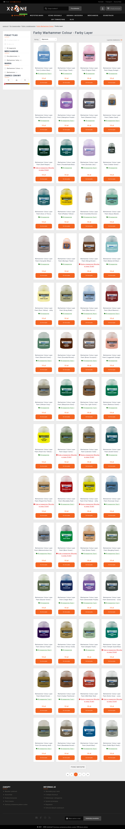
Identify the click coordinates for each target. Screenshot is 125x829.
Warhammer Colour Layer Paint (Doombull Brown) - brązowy (66, 356)
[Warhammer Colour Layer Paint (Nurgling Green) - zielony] (112, 533)
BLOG (72, 19)
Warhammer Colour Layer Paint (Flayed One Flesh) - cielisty (44, 500)
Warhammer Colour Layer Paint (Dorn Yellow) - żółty (44, 309)
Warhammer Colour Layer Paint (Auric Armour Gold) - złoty (66, 646)
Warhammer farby (14, 60)
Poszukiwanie (75, 8)
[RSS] (49, 817)
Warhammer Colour (15, 68)
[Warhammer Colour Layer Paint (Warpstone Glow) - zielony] (66, 387)
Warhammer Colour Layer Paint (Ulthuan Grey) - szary (44, 403)
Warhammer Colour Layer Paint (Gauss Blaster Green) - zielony (112, 213)
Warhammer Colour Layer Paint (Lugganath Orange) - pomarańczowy (112, 356)
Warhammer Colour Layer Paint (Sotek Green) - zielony (112, 451)
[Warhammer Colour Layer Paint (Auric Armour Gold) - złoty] (66, 630)
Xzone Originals (55, 15)
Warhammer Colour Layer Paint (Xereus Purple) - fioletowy (44, 646)
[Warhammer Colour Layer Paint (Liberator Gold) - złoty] (89, 434)
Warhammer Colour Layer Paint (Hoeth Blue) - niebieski (89, 744)
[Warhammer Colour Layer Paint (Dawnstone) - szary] (112, 582)
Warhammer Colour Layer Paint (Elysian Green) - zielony (44, 599)
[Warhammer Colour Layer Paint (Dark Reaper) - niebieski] (44, 147)
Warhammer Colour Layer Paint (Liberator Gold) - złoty (89, 451)
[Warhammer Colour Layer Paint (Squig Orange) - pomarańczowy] (112, 53)
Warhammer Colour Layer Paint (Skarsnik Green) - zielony (44, 356)
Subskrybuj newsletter (92, 818)
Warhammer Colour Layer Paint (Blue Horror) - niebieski (89, 309)
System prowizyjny (52, 801)
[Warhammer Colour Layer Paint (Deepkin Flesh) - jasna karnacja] (89, 630)
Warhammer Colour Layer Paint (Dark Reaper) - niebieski (44, 164)
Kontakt (101, 2)
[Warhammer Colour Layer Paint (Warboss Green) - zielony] (112, 387)
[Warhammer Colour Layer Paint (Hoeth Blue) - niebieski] (89, 728)
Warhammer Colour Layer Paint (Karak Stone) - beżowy (44, 695)
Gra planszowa (13, 56)
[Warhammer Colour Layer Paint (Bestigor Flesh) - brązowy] (66, 244)
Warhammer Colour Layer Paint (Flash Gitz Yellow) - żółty (44, 451)
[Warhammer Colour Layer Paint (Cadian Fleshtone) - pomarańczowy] (66, 679)
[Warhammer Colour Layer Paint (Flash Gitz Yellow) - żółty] (44, 434)
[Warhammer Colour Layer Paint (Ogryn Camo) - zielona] (66, 434)
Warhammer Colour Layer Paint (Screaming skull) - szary (44, 744)
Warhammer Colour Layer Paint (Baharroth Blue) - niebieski (112, 260)
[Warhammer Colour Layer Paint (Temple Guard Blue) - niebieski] (112, 630)
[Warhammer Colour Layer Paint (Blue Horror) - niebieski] (89, 293)
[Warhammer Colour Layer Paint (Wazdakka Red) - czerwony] (66, 484)
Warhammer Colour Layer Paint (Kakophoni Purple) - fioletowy (66, 116)
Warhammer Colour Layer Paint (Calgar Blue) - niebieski (66, 599)
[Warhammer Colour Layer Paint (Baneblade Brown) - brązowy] (66, 728)
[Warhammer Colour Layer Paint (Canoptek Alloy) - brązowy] (44, 244)
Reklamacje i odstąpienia (54, 798)
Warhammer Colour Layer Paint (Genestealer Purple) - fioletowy (89, 599)
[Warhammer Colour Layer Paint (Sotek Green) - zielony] (112, 434)
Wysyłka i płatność (11, 791)
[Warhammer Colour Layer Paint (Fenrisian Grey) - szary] (112, 484)
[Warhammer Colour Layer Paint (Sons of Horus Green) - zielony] (44, 197)
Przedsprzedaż (13, 40)
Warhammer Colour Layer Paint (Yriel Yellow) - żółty (89, 500)
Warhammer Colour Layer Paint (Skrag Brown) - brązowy (89, 260)
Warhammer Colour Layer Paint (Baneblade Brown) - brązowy (66, 744)
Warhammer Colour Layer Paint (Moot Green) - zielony (66, 549)
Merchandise (93, 15)
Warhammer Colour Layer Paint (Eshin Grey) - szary (112, 695)
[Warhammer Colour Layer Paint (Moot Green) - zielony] (66, 533)
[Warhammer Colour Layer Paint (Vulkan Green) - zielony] (112, 147)
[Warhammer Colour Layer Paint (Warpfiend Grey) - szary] (44, 100)
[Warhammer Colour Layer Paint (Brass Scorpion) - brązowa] (89, 340)
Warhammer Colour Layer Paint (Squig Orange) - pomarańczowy (112, 69)
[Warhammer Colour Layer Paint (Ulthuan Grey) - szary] (44, 387)
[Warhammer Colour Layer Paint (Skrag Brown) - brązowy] (89, 244)
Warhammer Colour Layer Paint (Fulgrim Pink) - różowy (89, 69)
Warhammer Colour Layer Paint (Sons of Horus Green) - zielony (44, 213)
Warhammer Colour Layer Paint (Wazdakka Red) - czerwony (66, 500)
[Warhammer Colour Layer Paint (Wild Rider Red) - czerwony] (89, 679)
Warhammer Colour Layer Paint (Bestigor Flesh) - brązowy (66, 260)
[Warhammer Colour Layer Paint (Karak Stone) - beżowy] (44, 679)
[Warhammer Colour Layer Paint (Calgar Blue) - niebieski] (66, 582)
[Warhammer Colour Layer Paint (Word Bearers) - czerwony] (112, 293)
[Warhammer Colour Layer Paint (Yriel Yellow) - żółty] (89, 484)
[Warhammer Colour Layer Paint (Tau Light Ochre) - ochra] (89, 387)
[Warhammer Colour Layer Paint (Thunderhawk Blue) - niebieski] (66, 147)
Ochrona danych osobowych (55, 808)
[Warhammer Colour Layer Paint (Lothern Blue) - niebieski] (44, 53)
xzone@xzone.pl (13, 2)
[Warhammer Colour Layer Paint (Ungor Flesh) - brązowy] (66, 53)
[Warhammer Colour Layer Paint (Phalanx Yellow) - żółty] (66, 197)
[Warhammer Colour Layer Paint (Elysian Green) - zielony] (44, 582)
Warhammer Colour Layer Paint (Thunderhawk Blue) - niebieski (66, 164)
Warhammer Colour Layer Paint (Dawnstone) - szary (112, 598)
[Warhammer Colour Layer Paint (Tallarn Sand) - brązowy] (112, 100)
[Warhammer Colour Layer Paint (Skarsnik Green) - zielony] (44, 340)
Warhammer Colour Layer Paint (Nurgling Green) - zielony (112, 549)
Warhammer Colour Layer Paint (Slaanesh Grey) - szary (89, 116)
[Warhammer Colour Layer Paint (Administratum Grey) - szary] (44, 533)
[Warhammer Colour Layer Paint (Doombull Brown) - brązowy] (66, 340)
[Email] (36, 817)
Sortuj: (36, 39)
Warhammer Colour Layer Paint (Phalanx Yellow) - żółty (66, 213)
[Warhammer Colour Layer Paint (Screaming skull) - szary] (44, 728)
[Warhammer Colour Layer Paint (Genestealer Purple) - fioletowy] (89, 582)
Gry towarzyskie (58, 19)
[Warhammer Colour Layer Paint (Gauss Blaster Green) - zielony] (112, 197)
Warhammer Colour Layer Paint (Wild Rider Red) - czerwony (89, 695)
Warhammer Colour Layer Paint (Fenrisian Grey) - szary (112, 500)
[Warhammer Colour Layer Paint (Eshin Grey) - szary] (112, 679)
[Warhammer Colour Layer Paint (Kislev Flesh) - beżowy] (89, 533)
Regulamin (49, 804)
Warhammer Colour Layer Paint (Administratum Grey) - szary (43, 549)
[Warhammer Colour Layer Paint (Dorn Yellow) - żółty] (44, 293)
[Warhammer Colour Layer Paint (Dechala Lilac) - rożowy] (89, 147)
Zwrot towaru (9, 801)
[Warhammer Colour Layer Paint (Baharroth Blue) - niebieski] (112, 244)
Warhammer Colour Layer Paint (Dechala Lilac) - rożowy (89, 164)
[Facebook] (40, 817)
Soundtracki (108, 15)
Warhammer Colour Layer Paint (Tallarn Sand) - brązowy (112, 116)
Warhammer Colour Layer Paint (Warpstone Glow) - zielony (66, 403)
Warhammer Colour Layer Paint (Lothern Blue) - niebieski (44, 69)
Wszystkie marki (36, 15)
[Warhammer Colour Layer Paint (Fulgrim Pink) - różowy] (89, 53)
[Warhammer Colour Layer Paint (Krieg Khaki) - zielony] (66, 293)
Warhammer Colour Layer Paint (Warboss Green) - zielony (112, 403)
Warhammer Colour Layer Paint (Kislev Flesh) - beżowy (89, 549)
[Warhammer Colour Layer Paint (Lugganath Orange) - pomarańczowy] (112, 340)
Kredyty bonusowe (11, 798)
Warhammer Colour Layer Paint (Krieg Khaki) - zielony (66, 309)
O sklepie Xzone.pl (52, 794)
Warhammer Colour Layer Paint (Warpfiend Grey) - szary (44, 116)
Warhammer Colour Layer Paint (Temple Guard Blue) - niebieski (112, 646)
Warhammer (12, 72)
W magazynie (11, 48)
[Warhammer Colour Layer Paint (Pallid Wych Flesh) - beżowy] (112, 728)
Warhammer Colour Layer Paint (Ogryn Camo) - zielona (66, 451)
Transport (109, 2)
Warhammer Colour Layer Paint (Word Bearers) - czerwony (112, 309)
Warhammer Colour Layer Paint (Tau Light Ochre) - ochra (89, 403)
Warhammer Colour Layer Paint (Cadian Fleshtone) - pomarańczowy (66, 695)
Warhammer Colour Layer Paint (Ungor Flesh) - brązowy (66, 69)
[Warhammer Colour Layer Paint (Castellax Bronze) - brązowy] (89, 197)
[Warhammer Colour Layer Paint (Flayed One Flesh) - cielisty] (44, 484)
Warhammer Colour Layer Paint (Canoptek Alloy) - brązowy (44, 260)
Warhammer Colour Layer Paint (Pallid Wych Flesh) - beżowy (112, 744)
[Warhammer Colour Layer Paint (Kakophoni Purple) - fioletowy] (66, 100)
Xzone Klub (117, 2)
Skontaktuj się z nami (53, 791)
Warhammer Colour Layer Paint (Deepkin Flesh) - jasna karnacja (89, 646)
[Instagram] (45, 817)
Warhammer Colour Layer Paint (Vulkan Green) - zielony (112, 164)
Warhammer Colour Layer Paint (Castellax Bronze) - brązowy (89, 213)
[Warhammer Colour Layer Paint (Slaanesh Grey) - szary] (89, 100)
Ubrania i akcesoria (75, 15)
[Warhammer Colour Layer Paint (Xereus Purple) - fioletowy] (44, 630)
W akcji (10, 44)
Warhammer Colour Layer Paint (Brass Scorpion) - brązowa (89, 356)
